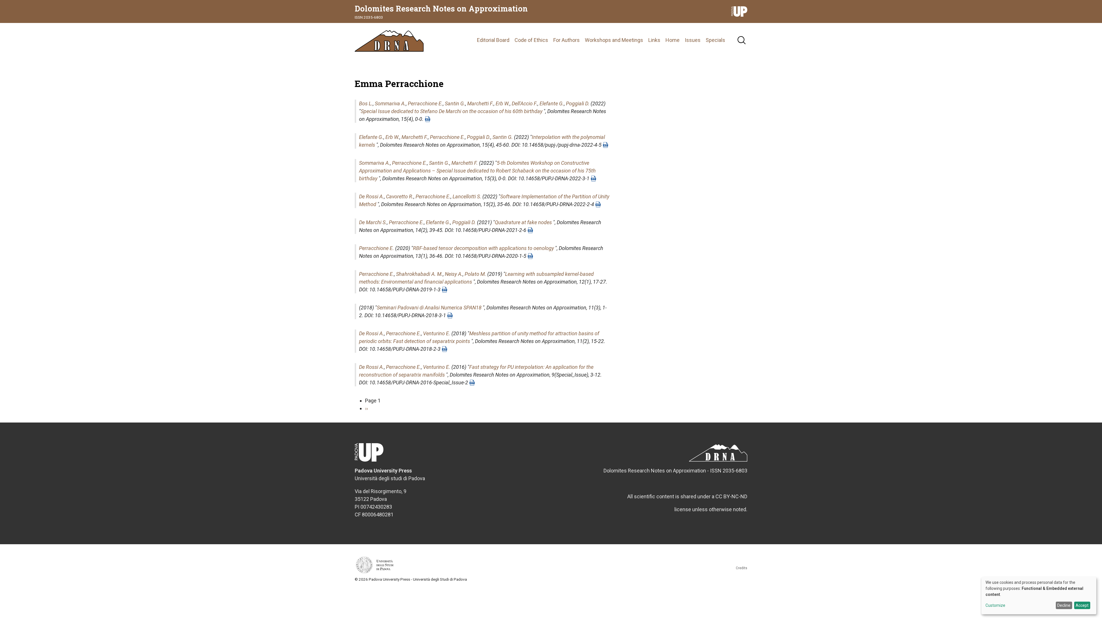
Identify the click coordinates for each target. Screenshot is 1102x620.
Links (654, 40)
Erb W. (503, 103)
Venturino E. (436, 333)
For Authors (566, 40)
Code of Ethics (531, 40)
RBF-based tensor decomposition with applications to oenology (483, 248)
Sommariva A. (390, 103)
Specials (715, 40)
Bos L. (366, 103)
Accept (1082, 605)
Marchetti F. (480, 103)
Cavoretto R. (400, 196)
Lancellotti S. (467, 196)
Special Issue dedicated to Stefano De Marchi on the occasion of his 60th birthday (451, 111)
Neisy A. (454, 274)
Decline (1063, 605)
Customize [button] (995, 605)
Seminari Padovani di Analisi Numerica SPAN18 (429, 308)
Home (673, 40)
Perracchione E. (425, 103)
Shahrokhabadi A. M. (419, 274)
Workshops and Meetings (614, 40)
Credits (741, 568)
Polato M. (475, 274)
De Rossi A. (371, 196)
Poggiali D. (577, 103)
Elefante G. (552, 103)
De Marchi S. (373, 222)
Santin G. (455, 103)
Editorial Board (493, 40)
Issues (693, 40)
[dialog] (1038, 595)
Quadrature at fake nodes (523, 222)
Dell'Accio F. (525, 103)
